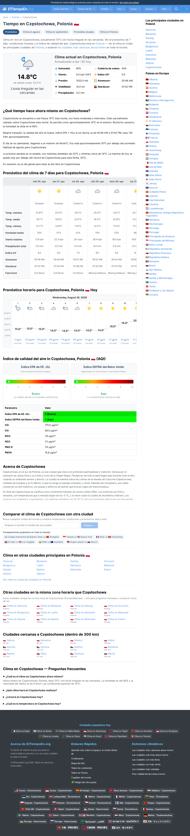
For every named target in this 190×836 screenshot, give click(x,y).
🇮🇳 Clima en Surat (92, 736)
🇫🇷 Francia (151, 137)
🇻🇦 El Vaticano (154, 121)
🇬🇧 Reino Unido (154, 244)
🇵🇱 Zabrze (9, 641)
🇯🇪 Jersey (151, 183)
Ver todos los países (129, 2)
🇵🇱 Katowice (44, 641)
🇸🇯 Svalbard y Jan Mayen (160, 290)
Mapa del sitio (78, 763)
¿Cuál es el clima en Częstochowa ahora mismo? (34, 676)
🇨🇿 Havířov (76, 648)
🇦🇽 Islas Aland (154, 175)
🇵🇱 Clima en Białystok (116, 613)
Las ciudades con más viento (146, 764)
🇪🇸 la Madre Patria (156, 191)
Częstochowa (153, 67)
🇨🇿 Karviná (9, 648)
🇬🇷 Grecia (151, 145)
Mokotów (75, 569)
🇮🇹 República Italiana (157, 257)
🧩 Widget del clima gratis (83, 782)
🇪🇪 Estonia (152, 129)
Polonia (15, 17)
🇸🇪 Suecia (151, 282)
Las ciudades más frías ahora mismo (150, 755)
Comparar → (89, 525)
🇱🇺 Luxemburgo (155, 208)
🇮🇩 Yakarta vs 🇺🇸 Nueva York (77, 537)
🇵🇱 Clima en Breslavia (49, 607)
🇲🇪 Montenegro (154, 223)
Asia (121, 9)
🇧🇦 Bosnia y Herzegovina (160, 100)
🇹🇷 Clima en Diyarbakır (116, 736)
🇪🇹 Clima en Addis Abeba (68, 731)
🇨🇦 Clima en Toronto (141, 736)
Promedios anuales (84, 32)
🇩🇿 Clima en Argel (20, 731)
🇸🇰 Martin (109, 655)
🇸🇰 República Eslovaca (158, 253)
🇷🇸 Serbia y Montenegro (159, 277)
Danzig (74, 561)
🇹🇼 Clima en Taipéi (119, 731)
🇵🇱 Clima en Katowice (82, 613)
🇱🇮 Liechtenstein (155, 200)
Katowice (75, 565)
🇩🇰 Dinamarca (153, 116)
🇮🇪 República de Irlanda (159, 248)
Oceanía (151, 9)
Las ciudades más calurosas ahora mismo (152, 750)
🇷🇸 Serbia (151, 273)
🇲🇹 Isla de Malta (154, 162)
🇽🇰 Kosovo (152, 187)
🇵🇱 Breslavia (111, 648)
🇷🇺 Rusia (150, 265)
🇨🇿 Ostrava (43, 648)
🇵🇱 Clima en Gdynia (14, 620)
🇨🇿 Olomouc (77, 655)
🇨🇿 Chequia (152, 108)
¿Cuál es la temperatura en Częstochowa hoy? (33, 703)
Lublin (40, 565)
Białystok (109, 565)
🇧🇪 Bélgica (151, 91)
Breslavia (42, 561)
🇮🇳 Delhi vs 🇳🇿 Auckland (51, 542)
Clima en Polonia (109, 32)
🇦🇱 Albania (152, 79)
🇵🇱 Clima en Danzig (81, 607)
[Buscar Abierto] (176, 9)
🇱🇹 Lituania (152, 204)
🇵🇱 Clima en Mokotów (82, 620)
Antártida (106, 9)
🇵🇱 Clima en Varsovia (15, 607)
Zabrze (41, 573)
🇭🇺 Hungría (152, 158)
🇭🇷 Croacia (152, 112)
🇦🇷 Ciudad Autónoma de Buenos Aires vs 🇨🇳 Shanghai (32, 537)
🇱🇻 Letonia (152, 195)
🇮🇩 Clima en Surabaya (167, 731)
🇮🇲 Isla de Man (154, 166)
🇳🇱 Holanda (152, 154)
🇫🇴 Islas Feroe (153, 179)
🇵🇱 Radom (9, 655)
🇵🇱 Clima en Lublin (47, 613)
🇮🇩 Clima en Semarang (95, 731)
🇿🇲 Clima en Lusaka (48, 736)
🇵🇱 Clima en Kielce (114, 620)
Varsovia (8, 561)
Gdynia (7, 569)
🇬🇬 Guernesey (154, 150)
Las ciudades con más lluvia (146, 759)
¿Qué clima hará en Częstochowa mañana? (31, 690)
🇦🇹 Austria (151, 87)
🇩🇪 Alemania (153, 83)
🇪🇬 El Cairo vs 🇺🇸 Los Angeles (20, 542)
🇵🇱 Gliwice (76, 641)
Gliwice (7, 573)
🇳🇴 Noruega (152, 228)
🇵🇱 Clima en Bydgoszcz (16, 613)
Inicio (5, 17)
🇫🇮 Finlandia (152, 133)
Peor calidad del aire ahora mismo (148, 774)
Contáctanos (77, 758)
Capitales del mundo (81, 777)
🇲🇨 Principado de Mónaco (160, 240)
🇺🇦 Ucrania (152, 294)
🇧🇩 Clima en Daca (71, 736)
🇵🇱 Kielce (109, 641)
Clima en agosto (31, 32)
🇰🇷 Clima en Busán (43, 731)
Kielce (107, 569)
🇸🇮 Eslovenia (153, 125)
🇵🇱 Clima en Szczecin (116, 607)
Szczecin (109, 561)
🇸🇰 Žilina (41, 655)
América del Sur (86, 9)
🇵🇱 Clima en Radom (48, 620)
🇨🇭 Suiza (150, 286)
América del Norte (62, 9)
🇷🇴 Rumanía (152, 261)
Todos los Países (79, 772)
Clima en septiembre (57, 32)
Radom (41, 569)
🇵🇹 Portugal (152, 232)
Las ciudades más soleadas (145, 769)
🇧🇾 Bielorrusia (153, 96)
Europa (134, 9)
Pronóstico (11, 32)
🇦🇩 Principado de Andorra (160, 236)
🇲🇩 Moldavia (152, 219)
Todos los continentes (81, 768)
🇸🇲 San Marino (154, 269)
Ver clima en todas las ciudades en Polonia (27, 579)
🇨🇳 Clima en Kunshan (142, 731)
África (166, 9)
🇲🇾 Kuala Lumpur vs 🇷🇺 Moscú (82, 542)
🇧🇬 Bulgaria (152, 104)
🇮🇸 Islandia (152, 170)
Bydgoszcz (9, 565)
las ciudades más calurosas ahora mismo (82, 47)
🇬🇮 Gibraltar (152, 141)
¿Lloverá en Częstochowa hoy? (24, 697)
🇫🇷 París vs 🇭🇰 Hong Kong (109, 537)
